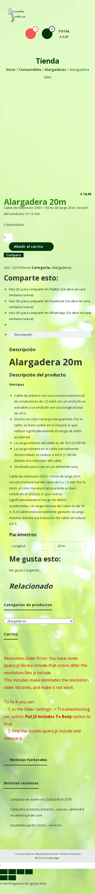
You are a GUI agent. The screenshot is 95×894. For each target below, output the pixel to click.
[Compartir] (12, 871)
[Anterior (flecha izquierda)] (4, 877)
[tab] (50, 334)
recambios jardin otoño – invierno (36, 825)
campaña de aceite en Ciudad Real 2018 (40, 799)
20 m (61, 546)
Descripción (23, 334)
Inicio (10, 69)
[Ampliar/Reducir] (29, 871)
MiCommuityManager (47, 858)
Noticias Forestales (28, 759)
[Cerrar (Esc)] (4, 871)
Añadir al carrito (28, 246)
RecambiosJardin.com (47, 854)
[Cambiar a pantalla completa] (20, 871)
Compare (13, 255)
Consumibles (30, 69)
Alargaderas (55, 69)
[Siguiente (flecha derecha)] (12, 877)
